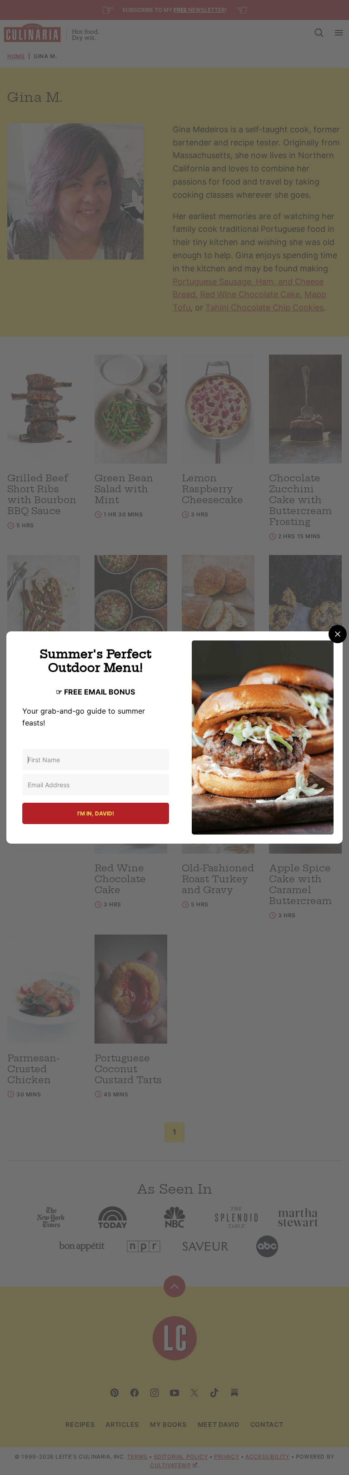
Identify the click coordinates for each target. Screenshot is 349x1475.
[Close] (338, 634)
